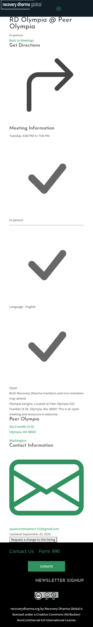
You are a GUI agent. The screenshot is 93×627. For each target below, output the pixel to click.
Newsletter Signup (59, 581)
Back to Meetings (21, 40)
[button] (33, 539)
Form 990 (49, 551)
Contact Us (22, 551)
